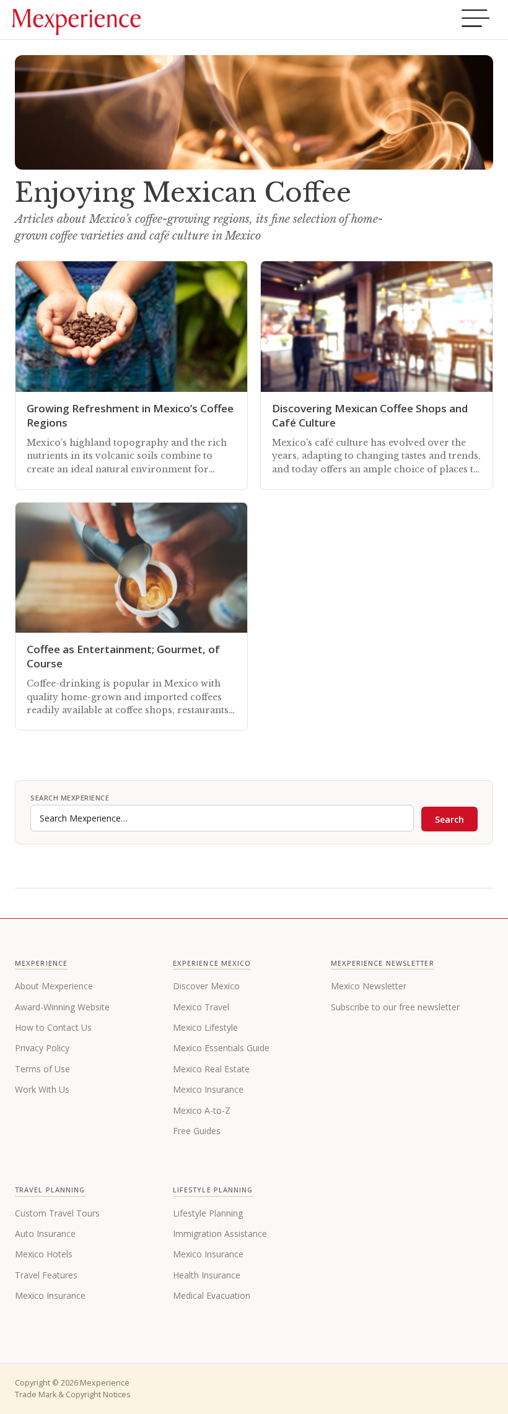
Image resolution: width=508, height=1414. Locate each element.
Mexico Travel (201, 1007)
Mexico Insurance (208, 1089)
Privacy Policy (42, 1048)
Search (449, 819)
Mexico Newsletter (368, 986)
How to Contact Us (53, 1027)
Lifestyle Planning (208, 1213)
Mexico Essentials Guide (221, 1048)
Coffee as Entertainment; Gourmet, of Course (123, 656)
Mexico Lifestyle (205, 1027)
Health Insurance (206, 1275)
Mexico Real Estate (211, 1069)
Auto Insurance (45, 1233)
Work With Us (42, 1089)
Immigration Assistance (220, 1233)
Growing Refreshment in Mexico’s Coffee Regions (130, 415)
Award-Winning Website (62, 1007)
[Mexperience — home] (76, 20)
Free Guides (197, 1131)
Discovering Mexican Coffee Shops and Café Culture (370, 415)
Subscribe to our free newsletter (395, 1007)
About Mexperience (54, 986)
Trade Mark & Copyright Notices (72, 1394)
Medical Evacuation (211, 1295)
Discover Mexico (206, 986)
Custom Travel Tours (57, 1213)
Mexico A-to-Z (201, 1110)
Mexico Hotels (43, 1254)
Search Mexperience (69, 797)
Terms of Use (42, 1069)
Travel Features (46, 1275)
